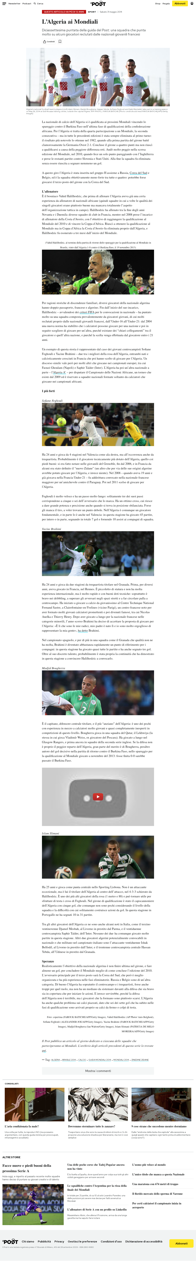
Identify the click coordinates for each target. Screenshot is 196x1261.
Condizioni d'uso (111, 1241)
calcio (82, 1059)
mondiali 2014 (121, 1059)
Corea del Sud (138, 173)
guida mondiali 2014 (100, 1059)
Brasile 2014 (69, 1059)
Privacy (59, 1241)
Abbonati (180, 3)
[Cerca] (35, 3)
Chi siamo (28, 1241)
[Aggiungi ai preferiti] (59, 41)
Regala (166, 3)
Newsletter (14, 3)
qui (44, 1050)
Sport (92, 11)
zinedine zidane (140, 1059)
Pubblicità (44, 1241)
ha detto (83, 630)
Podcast (27, 3)
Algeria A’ (59, 372)
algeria (55, 1059)
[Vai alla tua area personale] (192, 3)
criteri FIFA (87, 312)
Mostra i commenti (98, 1071)
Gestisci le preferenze (82, 1241)
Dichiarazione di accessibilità (143, 1241)
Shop (157, 3)
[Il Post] (98, 3)
